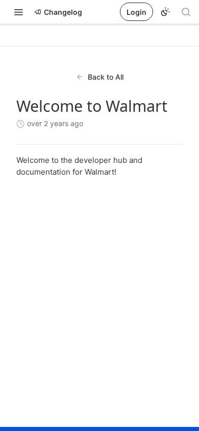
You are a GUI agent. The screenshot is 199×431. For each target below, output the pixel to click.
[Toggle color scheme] (165, 12)
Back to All (105, 77)
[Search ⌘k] (186, 12)
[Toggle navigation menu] (18, 12)
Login (136, 12)
